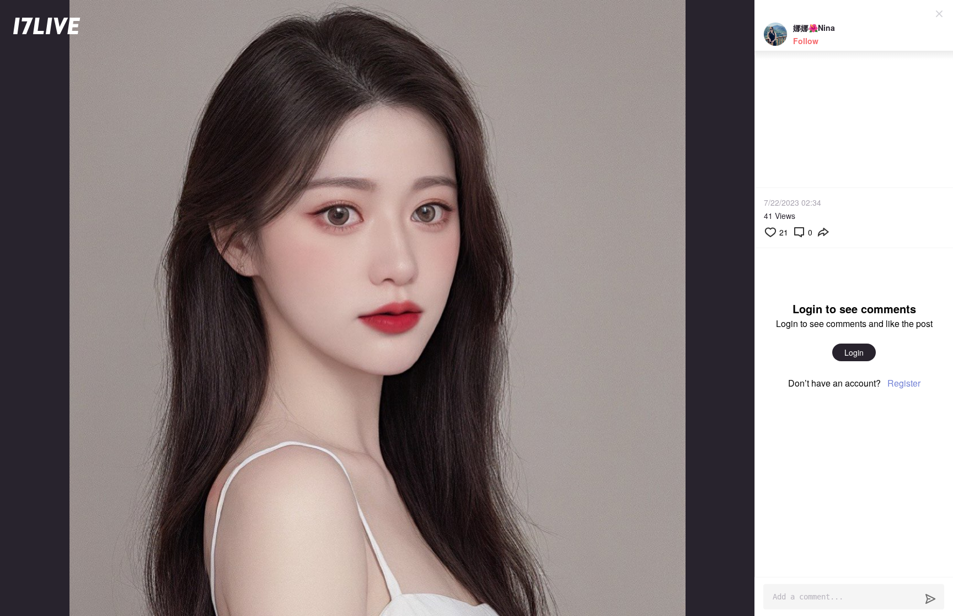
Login (854, 352)
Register (903, 383)
